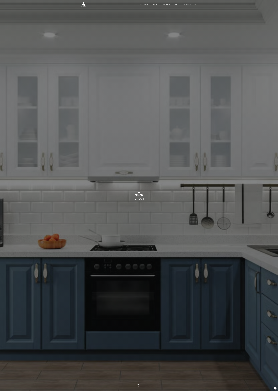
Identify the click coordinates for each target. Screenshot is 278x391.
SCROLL (139, 384)
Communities (155, 4)
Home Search (166, 4)
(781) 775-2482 (187, 4)
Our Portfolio (144, 4)
